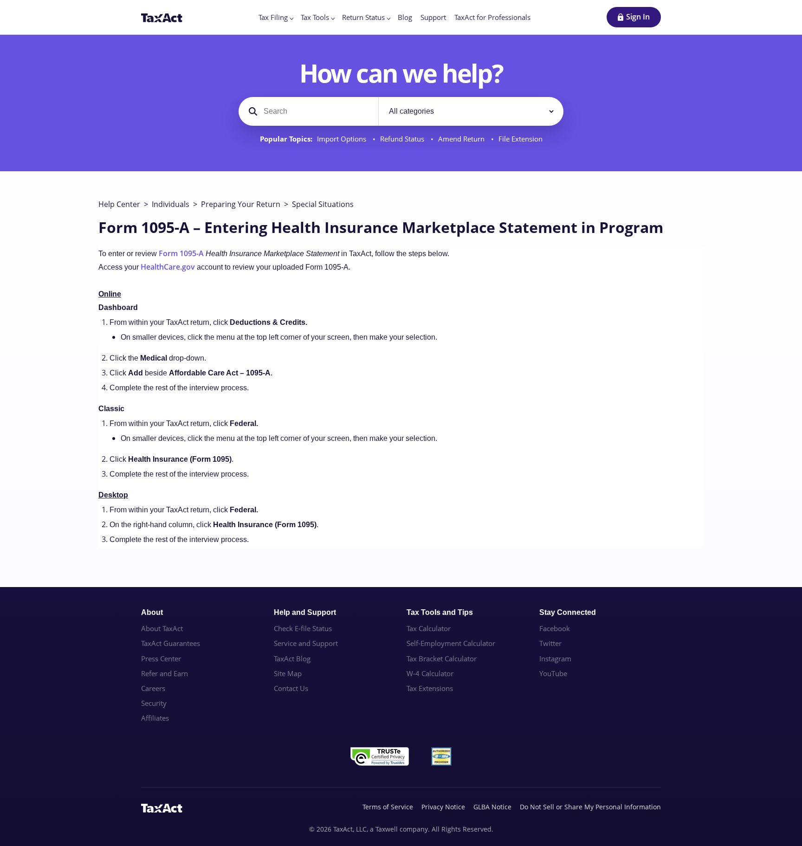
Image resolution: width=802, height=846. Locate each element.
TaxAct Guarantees (170, 643)
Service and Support (306, 643)
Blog (405, 17)
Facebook (554, 628)
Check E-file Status (303, 628)
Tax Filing (273, 17)
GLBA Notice (492, 806)
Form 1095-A (181, 253)
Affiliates (155, 718)
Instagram (555, 658)
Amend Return (462, 139)
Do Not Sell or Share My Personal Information (590, 806)
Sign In (638, 17)
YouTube (553, 673)
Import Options (342, 139)
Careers (153, 688)
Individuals (170, 204)
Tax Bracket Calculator (442, 658)
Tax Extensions (430, 688)
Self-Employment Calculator (451, 643)
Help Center (119, 204)
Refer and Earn (164, 673)
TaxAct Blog (292, 658)
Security (154, 703)
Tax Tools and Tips (440, 612)
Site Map (288, 673)
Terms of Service (387, 806)
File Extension (520, 139)
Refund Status (403, 139)
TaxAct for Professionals (492, 17)
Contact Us (291, 688)
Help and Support (305, 612)
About (152, 612)
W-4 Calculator (430, 673)
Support (433, 17)
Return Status (363, 17)
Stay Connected (567, 612)
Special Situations (323, 204)
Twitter (550, 643)
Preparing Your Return (240, 204)
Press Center (161, 658)
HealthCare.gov (168, 267)
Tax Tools (315, 17)
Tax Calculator (429, 628)
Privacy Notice (443, 806)
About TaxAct (162, 628)
